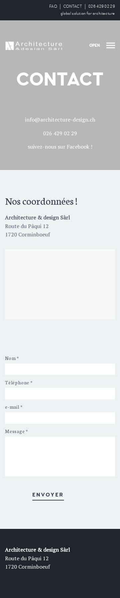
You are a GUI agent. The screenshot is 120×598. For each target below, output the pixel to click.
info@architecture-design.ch (60, 119)
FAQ (53, 6)
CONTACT (72, 6)
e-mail (13, 406)
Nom (12, 358)
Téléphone (19, 382)
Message (16, 431)
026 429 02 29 (101, 6)
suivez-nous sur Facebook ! (60, 146)
